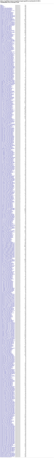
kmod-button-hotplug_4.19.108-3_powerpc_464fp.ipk (7, 42)
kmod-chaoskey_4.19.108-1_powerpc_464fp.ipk (6, 53)
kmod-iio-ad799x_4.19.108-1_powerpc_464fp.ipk (6, 150)
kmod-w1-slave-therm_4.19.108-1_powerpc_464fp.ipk (7, 451)
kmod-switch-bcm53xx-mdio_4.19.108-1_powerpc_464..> (7, 369)
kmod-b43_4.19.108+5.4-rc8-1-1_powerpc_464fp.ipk (7, 30)
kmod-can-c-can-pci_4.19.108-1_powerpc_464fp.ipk (7, 43)
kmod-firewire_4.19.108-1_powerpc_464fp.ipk (6, 98)
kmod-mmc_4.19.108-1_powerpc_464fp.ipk (5, 240)
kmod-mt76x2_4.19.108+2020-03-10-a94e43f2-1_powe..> (7, 255)
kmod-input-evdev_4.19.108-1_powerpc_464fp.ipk (7, 165)
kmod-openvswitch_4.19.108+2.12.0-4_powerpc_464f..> (7, 304)
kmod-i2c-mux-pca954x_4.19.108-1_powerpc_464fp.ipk (7, 145)
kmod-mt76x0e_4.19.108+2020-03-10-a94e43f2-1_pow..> (7, 252)
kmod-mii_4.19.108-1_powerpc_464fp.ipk (5, 238)
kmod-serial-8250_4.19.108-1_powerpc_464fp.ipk (7, 348)
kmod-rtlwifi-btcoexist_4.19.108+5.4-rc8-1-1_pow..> (7, 336)
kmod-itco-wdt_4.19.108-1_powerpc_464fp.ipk (6, 207)
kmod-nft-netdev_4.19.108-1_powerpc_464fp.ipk (6, 278)
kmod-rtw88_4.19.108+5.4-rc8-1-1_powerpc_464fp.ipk (7, 338)
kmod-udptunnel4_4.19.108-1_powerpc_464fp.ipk (6, 378)
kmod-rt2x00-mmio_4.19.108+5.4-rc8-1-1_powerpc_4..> (7, 328)
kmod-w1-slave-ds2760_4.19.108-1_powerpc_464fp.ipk (7, 450)
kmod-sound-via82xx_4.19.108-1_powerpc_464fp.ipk (7, 365)
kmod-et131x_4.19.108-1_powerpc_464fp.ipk (6, 95)
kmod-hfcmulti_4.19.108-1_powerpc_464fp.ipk (6, 125)
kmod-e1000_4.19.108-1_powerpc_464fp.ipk (6, 89)
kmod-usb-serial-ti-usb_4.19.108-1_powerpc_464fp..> (7, 412)
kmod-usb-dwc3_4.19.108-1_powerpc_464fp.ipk (6, 384)
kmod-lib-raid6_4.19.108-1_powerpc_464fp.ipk (6, 223)
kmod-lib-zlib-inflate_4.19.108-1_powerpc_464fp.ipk (7, 225)
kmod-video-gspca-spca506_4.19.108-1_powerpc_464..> (7, 437)
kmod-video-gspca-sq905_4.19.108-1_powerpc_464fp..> (7, 439)
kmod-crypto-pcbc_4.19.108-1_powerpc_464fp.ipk (7, 72)
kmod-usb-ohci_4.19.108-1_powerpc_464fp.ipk (6, 400)
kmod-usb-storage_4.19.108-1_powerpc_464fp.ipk (7, 416)
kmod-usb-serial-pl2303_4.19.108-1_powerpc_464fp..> (7, 410)
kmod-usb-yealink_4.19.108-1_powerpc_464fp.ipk (7, 418)
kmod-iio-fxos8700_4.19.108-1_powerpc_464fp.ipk (7, 158)
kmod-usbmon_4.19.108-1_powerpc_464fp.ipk (6, 422)
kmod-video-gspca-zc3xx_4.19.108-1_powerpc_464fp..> (7, 443)
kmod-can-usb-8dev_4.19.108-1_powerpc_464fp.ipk (7, 47)
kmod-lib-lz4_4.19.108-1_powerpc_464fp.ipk (6, 222)
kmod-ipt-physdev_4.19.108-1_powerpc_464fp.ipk (7, 197)
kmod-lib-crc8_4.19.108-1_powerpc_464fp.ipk (6, 221)
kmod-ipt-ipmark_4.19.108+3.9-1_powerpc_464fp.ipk (7, 187)
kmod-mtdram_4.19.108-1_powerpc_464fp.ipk (6, 258)
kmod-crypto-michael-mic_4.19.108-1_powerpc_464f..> (7, 70)
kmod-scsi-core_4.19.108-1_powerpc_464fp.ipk (6, 345)
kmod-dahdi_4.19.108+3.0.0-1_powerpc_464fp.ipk (7, 84)
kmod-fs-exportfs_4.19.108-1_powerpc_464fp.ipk (7, 104)
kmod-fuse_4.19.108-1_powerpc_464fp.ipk (5, 117)
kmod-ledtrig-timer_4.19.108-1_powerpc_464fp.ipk (7, 217)
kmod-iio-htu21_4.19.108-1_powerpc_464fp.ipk (6, 159)
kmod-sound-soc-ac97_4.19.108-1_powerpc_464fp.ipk (7, 364)
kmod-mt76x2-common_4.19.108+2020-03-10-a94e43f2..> (7, 254)
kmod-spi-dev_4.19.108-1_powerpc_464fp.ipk (6, 366)
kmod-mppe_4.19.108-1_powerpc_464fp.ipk (5, 241)
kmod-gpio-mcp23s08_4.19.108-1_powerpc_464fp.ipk (7, 120)
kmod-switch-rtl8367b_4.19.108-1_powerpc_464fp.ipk (7, 373)
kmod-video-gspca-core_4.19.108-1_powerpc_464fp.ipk (7, 426)
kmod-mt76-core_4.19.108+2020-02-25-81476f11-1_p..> (7, 242)
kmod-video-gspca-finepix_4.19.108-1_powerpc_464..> (7, 427)
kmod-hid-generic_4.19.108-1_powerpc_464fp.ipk (7, 126)
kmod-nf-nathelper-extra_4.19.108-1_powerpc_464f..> (7, 271)
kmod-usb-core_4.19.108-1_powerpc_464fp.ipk (6, 383)
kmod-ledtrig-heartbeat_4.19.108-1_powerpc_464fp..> (7, 215)
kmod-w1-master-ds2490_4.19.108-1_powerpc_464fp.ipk (7, 447)
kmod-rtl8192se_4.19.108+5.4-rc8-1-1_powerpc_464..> (7, 334)
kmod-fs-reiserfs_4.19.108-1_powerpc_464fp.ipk (7, 114)
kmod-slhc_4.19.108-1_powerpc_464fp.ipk (5, 352)
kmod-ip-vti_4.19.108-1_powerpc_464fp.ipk (6, 170)
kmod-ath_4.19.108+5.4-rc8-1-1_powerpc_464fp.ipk (7, 25)
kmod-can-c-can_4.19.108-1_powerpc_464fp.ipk (6, 44)
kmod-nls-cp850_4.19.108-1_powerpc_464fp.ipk (6, 283)
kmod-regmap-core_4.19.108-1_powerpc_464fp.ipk (7, 320)
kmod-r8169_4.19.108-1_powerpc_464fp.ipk (6, 319)
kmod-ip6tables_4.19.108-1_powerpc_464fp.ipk (6, 172)
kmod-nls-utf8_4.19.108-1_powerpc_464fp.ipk (6, 291)
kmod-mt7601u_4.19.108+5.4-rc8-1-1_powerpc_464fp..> (7, 244)
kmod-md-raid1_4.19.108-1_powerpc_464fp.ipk (6, 236)
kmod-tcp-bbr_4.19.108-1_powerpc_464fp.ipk (6, 374)
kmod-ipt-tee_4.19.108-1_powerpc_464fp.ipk (6, 202)
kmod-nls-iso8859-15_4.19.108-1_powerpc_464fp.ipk (7, 288)
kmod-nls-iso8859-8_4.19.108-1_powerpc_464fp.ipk (7, 290)
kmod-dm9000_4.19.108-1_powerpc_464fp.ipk (6, 86)
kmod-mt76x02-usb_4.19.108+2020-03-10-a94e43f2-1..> (7, 251)
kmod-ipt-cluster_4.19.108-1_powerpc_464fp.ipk (7, 177)
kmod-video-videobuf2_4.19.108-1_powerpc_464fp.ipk (7, 445)
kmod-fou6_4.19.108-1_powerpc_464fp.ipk (5, 99)
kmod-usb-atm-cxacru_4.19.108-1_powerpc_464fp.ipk (7, 380)
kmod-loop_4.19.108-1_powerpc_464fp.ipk (5, 229)
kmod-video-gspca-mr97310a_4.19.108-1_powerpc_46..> (7, 430)
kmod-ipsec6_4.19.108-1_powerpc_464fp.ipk (6, 174)
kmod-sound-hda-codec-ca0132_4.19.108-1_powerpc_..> (7, 357)
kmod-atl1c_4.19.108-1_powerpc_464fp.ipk (6, 26)
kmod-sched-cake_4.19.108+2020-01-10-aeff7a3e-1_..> (7, 340)
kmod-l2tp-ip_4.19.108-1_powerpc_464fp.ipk (6, 212)
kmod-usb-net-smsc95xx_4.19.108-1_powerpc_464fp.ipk (7, 398)
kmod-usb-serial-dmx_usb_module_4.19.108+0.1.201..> (7, 404)
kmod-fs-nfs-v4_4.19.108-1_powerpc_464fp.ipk (6, 112)
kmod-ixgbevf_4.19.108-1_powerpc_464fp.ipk (6, 210)
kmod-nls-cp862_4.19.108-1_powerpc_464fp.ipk (6, 284)
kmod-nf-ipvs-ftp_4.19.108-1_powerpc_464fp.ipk (7, 268)
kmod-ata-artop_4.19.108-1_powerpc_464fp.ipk (6, 14)
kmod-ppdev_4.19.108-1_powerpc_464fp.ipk (6, 312)
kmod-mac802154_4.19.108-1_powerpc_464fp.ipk (6, 231)
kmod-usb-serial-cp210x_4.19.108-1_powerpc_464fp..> (7, 403)
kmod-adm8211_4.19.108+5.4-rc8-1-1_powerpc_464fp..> (7, 10)
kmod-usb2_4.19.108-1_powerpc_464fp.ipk (5, 419)
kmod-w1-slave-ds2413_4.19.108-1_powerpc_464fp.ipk (7, 448)
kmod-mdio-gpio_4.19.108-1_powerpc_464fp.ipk (6, 237)
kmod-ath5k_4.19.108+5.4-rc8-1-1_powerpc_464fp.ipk (7, 21)
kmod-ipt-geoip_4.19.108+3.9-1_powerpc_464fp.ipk (7, 185)
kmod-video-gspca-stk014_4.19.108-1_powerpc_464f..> (7, 440)
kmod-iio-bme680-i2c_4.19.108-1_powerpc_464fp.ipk (7, 152)
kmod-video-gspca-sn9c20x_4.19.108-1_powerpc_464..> (7, 434)
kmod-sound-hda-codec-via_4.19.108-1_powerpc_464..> (7, 361)
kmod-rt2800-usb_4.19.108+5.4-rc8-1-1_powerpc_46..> (7, 327)
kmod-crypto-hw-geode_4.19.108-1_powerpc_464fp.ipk (7, 66)
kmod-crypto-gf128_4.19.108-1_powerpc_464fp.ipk (7, 63)
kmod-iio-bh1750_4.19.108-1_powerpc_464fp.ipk (6, 151)
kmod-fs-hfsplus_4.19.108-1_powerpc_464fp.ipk (6, 107)
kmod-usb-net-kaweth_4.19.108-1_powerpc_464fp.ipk (7, 393)
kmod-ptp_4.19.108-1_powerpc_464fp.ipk (5, 318)
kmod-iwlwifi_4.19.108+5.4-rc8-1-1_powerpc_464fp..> (7, 209)
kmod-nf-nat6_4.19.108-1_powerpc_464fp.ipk (6, 270)
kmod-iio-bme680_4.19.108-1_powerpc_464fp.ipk (6, 153)
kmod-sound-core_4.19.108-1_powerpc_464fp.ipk (6, 354)
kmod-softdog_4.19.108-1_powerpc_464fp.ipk (6, 353)
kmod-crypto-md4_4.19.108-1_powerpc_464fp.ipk (6, 69)
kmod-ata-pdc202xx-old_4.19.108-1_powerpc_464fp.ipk (7, 16)
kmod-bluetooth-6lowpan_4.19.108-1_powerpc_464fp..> (7, 34)
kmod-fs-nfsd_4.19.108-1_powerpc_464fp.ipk (6, 113)
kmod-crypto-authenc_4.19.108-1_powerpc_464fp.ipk (7, 55)
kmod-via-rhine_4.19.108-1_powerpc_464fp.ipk (6, 423)
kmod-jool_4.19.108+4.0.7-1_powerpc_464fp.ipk (6, 211)
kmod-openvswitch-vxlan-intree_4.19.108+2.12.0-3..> (7, 301)
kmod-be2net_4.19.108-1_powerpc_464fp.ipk (6, 33)
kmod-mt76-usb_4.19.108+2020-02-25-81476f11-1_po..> (7, 243)
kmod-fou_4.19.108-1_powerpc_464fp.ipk (5, 100)
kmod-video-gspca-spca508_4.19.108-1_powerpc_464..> (7, 438)
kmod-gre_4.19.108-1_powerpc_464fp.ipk (5, 123)
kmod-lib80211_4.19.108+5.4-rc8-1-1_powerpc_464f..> (7, 226)
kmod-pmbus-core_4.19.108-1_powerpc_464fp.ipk (6, 311)
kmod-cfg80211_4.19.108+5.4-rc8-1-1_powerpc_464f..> (7, 52)
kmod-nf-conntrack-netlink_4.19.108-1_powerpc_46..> (7, 265)
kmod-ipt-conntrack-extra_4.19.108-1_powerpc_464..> (7, 179)
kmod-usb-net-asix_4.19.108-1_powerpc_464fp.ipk (7, 387)
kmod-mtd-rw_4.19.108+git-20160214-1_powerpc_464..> (7, 257)
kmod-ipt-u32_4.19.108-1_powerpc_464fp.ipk (6, 203)
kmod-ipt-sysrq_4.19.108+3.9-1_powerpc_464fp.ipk (7, 201)
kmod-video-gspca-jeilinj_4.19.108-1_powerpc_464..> (7, 428)
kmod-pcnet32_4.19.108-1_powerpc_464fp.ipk (6, 307)
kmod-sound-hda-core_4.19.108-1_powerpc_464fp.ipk (7, 362)
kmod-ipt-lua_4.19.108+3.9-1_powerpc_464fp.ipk (7, 193)
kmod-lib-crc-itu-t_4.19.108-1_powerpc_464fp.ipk (7, 219)
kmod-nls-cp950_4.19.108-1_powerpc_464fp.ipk (6, 287)
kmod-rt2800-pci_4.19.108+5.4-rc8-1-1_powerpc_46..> (7, 326)
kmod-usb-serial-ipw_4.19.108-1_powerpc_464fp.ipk (7, 406)
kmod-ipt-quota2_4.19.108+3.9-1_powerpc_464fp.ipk (7, 199)
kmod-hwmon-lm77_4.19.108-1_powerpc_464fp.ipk (6, 133)
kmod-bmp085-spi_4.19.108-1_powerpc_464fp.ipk (6, 36)
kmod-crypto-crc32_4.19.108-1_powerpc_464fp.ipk (7, 57)
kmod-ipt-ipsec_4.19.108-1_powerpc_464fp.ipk (6, 189)
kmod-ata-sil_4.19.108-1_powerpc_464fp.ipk (6, 18)
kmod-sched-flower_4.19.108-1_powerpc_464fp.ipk (7, 342)
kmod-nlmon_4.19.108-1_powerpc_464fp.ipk (6, 280)
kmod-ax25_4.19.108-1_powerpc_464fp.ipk (5, 29)
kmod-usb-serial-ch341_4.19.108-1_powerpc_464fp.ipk (7, 402)
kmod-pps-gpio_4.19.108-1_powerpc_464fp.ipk (6, 316)
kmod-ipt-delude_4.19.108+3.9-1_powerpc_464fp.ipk (7, 182)
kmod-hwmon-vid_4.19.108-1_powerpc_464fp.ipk (6, 140)
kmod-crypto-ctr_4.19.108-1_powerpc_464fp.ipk (6, 58)
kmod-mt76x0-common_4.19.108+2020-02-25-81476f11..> (7, 248)
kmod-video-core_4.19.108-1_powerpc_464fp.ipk (6, 424)
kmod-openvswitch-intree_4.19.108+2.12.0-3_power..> (7, 298)
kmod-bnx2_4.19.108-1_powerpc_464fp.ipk (5, 37)
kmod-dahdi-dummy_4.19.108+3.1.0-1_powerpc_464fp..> (7, 81)
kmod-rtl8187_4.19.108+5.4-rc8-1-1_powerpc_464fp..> (7, 331)
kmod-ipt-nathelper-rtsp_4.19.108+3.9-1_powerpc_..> (7, 195)
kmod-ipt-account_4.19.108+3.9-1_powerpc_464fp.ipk (7, 175)
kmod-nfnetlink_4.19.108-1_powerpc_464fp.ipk (6, 274)
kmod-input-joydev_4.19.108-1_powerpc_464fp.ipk (7, 167)
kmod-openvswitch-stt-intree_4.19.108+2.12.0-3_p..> (7, 300)
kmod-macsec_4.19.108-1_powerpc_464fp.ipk (6, 232)
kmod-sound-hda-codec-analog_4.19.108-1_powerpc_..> (7, 356)
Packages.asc (2, 5)
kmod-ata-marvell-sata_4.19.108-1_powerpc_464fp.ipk (7, 15)
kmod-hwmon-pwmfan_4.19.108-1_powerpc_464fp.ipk (7, 137)
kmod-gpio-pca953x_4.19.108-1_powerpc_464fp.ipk (7, 121)
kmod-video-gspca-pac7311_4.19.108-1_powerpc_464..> (7, 433)
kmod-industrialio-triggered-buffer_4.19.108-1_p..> (7, 164)
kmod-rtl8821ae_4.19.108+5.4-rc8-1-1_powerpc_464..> (7, 335)
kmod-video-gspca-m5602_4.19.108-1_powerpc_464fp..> (7, 429)
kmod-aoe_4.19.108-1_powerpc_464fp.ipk (5, 11)
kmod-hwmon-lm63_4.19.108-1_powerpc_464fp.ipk (6, 132)
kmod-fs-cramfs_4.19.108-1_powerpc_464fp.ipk (6, 103)
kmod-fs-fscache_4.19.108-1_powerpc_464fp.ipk (6, 106)
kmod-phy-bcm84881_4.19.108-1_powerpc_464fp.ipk (7, 308)
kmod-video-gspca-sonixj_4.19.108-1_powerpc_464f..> (7, 435)
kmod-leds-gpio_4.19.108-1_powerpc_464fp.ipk (6, 213)
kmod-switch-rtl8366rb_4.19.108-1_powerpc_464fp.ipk (7, 372)
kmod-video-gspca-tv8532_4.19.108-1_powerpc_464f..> (7, 442)
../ (0, 4)
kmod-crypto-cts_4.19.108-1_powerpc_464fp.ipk (6, 59)
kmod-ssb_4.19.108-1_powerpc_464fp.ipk (5, 368)
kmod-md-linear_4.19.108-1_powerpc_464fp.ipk (6, 233)
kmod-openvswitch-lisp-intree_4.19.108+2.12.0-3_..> (7, 299)
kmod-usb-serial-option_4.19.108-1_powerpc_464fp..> (7, 409)
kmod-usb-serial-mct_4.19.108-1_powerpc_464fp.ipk (7, 407)
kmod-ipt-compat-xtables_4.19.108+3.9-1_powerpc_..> (7, 178)
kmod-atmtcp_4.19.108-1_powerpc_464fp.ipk (6, 28)
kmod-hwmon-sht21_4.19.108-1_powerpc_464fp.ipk (7, 138)
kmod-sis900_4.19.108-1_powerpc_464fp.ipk (6, 350)
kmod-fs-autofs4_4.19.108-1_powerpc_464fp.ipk (6, 101)
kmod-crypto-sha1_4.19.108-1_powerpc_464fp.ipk (7, 75)
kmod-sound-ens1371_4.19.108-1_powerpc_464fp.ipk (7, 355)
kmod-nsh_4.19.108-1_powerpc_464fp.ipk (5, 292)
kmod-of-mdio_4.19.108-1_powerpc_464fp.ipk (6, 293)
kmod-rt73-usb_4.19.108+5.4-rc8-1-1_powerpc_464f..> (7, 330)
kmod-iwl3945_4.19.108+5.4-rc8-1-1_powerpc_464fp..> (7, 208)
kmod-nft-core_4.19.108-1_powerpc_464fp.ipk (6, 276)
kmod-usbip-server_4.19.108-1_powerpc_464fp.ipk (7, 421)
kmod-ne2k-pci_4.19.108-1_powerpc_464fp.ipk (6, 262)
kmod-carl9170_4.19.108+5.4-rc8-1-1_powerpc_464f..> (7, 51)
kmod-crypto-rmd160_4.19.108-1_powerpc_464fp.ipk (7, 73)
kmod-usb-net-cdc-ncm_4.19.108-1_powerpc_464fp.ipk (7, 389)
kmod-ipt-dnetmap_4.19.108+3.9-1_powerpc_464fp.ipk (7, 183)
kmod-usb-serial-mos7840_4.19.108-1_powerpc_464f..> (7, 408)
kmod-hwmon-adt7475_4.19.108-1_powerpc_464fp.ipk (7, 129)
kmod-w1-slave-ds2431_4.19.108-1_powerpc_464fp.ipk (7, 449)
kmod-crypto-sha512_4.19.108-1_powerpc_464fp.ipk (7, 76)
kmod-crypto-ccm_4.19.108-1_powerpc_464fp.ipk (6, 56)
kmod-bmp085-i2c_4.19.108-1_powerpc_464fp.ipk (6, 35)
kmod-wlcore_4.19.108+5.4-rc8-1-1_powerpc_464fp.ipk (7, 455)
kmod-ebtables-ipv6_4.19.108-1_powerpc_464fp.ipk (7, 91)
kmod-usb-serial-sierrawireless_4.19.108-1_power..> (7, 411)
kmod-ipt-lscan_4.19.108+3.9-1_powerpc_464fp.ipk (7, 192)
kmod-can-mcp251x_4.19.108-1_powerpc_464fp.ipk (7, 45)
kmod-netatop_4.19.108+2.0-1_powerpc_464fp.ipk (7, 264)
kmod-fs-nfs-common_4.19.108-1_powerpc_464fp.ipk (7, 111)
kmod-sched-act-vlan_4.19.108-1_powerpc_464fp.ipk (7, 339)
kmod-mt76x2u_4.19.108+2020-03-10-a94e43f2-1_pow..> (7, 256)
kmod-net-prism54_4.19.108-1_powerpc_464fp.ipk (7, 263)
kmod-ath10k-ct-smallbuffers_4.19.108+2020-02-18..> (7, 19)
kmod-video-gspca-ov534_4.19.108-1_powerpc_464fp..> (7, 432)
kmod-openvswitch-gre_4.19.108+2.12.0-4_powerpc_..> (7, 297)
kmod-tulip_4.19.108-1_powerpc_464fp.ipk (6, 377)
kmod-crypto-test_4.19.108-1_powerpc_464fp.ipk (7, 77)
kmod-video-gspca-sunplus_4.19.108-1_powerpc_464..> (7, 441)
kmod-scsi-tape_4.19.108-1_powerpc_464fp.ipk (6, 346)
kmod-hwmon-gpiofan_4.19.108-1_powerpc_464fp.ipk (7, 130)
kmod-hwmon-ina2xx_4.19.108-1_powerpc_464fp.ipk (7, 131)
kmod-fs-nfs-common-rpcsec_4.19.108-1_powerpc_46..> (7, 110)
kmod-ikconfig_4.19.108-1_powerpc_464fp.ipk (6, 163)
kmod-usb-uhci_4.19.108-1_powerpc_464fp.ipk (6, 417)
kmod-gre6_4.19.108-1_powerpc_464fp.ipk (5, 122)
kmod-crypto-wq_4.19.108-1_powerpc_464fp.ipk (6, 78)
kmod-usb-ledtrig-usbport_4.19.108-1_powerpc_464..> (7, 386)
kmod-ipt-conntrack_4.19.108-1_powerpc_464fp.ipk (7, 180)
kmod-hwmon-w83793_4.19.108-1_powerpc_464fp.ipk (7, 141)
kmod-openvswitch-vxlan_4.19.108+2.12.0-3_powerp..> (7, 302)
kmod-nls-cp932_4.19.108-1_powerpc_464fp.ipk (6, 286)
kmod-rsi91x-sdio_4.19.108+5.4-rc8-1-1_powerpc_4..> (7, 322)
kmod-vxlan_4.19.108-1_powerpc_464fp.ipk (6, 446)
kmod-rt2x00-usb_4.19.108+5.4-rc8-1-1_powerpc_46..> (7, 329)
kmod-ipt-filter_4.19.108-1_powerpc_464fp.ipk (6, 184)
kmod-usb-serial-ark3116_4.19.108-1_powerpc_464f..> (7, 401)
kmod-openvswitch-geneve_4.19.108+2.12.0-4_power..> (7, 295)
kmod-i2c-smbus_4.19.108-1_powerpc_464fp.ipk (6, 147)
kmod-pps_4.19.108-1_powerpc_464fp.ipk (5, 317)
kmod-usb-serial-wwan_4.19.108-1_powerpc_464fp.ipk (7, 413)
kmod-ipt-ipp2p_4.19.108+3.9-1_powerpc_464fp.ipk (7, 188)
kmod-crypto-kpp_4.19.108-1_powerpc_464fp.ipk (6, 68)
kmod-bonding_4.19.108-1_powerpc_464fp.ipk (6, 38)
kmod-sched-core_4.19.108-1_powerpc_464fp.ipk (6, 341)
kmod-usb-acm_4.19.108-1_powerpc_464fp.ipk (6, 379)
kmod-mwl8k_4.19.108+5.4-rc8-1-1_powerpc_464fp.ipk (7, 260)
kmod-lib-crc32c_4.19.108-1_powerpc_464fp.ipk (6, 220)
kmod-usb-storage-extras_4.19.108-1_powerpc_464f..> (7, 415)
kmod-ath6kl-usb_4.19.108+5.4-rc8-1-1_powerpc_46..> (7, 22)
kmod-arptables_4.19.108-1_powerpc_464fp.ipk (6, 12)
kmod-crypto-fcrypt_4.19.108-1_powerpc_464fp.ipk (7, 62)
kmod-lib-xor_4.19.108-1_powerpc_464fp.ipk (6, 224)
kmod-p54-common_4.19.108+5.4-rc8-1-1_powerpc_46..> (7, 305)
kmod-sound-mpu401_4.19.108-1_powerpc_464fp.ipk (7, 363)
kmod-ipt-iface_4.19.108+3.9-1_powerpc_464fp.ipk (7, 186)
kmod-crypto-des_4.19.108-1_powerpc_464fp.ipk (6, 60)
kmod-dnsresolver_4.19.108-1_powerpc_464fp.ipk (7, 88)
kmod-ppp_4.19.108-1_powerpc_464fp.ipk (5, 313)
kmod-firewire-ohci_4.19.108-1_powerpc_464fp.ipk (7, 97)
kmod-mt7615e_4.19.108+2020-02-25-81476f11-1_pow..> (7, 246)
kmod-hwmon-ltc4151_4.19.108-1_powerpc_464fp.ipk (7, 136)
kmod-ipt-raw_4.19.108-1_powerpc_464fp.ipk (6, 200)
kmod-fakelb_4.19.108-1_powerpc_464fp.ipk (6, 96)
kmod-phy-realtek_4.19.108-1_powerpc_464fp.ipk (7, 309)
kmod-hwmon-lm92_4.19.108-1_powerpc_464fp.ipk (6, 135)
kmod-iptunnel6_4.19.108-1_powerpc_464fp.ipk (6, 205)
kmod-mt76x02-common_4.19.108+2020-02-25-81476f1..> (7, 249)
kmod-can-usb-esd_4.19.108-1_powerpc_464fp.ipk (7, 48)
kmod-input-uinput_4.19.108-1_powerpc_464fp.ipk (7, 169)
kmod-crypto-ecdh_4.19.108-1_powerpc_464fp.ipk (7, 61)
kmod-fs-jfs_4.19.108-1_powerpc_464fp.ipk (6, 108)
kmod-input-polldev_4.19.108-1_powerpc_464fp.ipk (7, 168)
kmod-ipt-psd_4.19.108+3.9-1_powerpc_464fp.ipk (7, 198)
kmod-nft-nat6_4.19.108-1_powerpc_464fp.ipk (6, 277)
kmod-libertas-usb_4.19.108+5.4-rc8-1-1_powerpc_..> (7, 228)
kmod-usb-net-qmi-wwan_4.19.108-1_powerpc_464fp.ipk (7, 395)
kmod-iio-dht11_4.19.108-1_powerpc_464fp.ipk (6, 156)
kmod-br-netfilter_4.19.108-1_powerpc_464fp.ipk (7, 39)
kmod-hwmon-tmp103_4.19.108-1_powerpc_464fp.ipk (7, 139)
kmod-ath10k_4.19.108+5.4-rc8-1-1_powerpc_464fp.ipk (7, 20)
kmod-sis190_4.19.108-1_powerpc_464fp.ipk (6, 349)
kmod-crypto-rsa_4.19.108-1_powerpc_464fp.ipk (6, 74)
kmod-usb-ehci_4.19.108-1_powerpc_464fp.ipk (6, 385)
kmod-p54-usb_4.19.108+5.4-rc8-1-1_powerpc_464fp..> (7, 306)
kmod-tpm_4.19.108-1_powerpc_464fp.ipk (5, 376)
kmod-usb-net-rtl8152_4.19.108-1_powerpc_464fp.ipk (7, 397)
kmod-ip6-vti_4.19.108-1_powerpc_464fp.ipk (6, 171)
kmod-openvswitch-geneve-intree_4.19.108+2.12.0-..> (7, 294)
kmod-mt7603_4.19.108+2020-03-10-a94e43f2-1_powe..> (7, 245)
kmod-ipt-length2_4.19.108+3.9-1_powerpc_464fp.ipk (7, 191)
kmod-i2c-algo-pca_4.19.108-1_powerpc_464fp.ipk (7, 142)
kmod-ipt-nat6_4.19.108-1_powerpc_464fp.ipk (6, 194)
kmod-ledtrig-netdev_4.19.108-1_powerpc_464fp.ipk (7, 216)
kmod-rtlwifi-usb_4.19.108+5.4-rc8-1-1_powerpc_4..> (7, 337)
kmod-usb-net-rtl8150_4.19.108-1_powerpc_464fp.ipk (7, 396)
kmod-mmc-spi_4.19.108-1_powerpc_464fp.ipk (6, 239)
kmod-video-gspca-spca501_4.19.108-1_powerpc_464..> (7, 436)
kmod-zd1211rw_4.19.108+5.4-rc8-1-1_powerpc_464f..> (7, 456)
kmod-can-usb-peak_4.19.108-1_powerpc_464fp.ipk (7, 49)
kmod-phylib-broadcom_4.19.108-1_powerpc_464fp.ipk (7, 310)
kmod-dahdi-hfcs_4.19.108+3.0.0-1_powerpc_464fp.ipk (7, 83)
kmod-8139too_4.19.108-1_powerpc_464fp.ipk (6, 9)
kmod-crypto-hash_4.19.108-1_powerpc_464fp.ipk (7, 64)
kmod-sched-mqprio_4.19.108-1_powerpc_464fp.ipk (7, 343)
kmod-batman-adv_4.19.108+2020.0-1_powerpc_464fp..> (7, 32)
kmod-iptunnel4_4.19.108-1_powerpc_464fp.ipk (6, 204)
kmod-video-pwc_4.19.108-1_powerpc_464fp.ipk (6, 444)
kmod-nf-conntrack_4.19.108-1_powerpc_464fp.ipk (7, 266)
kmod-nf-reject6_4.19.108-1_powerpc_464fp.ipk (6, 272)
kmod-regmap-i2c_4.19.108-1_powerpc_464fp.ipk (6, 321)
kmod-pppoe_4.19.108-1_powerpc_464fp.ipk (6, 314)
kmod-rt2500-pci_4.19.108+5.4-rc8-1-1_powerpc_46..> (7, 324)
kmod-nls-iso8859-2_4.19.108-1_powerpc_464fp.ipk (7, 289)
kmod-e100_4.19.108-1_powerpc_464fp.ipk (5, 90)
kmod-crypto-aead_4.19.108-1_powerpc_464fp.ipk (7, 54)
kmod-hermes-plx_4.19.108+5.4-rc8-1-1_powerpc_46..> (7, 124)
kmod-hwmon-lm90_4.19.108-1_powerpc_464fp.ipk (6, 134)
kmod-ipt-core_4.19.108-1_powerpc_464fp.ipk (6, 181)
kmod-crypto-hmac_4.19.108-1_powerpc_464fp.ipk (7, 65)
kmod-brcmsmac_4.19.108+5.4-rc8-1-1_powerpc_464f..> (7, 40)
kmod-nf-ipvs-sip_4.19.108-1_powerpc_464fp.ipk (7, 269)
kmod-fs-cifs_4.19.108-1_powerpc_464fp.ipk (6, 102)
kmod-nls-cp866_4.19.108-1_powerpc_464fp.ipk (6, 285)
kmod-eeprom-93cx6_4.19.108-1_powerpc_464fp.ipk (7, 93)
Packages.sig (2, 7)
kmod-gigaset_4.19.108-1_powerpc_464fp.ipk (6, 118)
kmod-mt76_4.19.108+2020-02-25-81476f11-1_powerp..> (7, 247)
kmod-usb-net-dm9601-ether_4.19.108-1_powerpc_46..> (7, 390)
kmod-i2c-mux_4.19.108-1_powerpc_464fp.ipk (6, 146)
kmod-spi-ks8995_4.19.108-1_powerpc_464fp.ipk (6, 367)
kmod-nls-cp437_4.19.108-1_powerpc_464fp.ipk (6, 282)
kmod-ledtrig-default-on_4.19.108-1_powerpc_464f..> (7, 214)
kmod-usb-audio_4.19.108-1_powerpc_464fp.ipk (6, 382)
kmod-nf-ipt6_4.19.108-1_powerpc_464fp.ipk (6, 267)
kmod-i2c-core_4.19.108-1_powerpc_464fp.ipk (6, 143)
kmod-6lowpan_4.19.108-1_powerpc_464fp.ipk (6, 8)
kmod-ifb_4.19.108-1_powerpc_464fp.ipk (5, 149)
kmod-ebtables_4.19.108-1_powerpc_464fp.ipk (6, 92)
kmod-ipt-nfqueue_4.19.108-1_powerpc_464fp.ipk (7, 196)
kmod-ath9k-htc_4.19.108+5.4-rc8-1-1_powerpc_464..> (7, 24)
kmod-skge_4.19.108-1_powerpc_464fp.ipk (5, 351)
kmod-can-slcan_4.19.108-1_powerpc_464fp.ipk (6, 46)
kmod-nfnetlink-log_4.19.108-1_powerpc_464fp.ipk (7, 273)
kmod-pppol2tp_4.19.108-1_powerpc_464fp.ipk (6, 315)
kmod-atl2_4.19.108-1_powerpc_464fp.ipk (5, 27)
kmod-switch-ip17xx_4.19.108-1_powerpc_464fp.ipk (7, 370)
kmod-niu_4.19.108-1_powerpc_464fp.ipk (5, 279)
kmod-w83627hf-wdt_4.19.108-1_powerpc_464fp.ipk (7, 452)
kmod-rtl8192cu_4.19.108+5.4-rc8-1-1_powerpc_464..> (7, 333)
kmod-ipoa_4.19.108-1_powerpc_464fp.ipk (5, 173)
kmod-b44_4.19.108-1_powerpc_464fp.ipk (5, 31)
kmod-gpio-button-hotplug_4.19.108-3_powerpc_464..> (7, 119)
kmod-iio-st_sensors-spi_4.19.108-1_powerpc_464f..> (7, 162)
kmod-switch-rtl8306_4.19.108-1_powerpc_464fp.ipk (7, 371)
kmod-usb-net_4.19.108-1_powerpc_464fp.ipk (6, 399)
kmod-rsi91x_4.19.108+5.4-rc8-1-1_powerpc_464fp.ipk (7, 323)
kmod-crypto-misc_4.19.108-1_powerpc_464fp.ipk (7, 71)
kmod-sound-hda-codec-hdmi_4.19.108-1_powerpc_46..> (7, 359)
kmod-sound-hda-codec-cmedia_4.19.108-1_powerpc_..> (7, 358)
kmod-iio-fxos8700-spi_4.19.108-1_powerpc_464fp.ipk (7, 157)
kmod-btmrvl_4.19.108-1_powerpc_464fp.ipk (6, 41)
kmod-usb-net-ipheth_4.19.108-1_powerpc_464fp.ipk (7, 392)
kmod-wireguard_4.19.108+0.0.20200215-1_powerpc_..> (7, 453)
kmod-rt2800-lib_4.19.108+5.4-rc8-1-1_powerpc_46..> (7, 325)
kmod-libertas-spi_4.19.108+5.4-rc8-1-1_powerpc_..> (7, 227)
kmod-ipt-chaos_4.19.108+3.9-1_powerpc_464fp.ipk (7, 176)
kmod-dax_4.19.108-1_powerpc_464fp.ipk (5, 85)
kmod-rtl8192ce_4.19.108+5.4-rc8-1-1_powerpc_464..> (7, 332)
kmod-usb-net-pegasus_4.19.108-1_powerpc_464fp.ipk (7, 394)
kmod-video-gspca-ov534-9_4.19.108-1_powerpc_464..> (7, 431)
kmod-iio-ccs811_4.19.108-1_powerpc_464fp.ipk (6, 155)
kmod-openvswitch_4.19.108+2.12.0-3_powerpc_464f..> (7, 303)
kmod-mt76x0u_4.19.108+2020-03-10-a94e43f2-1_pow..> (7, 253)
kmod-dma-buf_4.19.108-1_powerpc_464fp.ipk (6, 87)
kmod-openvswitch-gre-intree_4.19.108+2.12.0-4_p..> (7, 296)
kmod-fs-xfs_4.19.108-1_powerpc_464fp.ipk (6, 116)
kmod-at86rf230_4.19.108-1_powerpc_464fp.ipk (6, 13)
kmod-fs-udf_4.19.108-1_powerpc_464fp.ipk (6, 115)
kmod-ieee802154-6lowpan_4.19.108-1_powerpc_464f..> (7, 148)
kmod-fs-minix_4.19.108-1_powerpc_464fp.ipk (6, 109)
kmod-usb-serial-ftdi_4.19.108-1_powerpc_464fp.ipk (7, 405)
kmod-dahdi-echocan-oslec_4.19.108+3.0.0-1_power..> (7, 82)
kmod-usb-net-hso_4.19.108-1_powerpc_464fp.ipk (7, 391)
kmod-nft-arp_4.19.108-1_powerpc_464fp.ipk (6, 275)
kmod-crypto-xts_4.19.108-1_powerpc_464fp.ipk (6, 79)
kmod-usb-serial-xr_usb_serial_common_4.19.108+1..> (7, 414)
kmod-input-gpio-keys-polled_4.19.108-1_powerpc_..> (7, 166)
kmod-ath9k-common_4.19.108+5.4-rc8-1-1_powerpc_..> (7, 23)
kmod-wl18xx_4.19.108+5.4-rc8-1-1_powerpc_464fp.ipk (7, 454)
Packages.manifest (2, 6)
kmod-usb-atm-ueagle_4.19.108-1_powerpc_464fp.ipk (7, 381)
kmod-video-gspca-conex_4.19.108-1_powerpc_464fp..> (7, 425)
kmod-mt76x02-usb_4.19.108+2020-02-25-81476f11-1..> (7, 250)
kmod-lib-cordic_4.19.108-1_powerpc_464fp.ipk (6, 218)
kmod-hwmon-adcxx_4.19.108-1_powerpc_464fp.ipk (7, 127)
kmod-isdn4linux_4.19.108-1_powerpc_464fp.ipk (6, 206)
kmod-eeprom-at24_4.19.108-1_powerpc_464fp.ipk (7, 94)
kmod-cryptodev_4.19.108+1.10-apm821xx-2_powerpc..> (7, 80)
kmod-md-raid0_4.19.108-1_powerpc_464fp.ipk (6, 235)
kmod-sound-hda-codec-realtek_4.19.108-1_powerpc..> (7, 360)
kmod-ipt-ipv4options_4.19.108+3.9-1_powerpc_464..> (7, 190)
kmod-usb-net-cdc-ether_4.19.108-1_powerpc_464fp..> (7, 388)
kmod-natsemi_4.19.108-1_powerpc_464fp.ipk (6, 261)
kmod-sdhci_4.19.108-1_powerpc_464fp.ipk (6, 347)
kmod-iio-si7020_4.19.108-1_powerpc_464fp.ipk (6, 160)
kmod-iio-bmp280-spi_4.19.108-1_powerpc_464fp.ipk (7, 154)
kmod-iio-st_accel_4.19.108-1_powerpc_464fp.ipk (7, 161)
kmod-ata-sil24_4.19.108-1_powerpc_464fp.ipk (6, 17)
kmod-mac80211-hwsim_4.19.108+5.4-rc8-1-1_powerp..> (7, 230)
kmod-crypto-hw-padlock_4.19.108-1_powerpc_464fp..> (7, 67)
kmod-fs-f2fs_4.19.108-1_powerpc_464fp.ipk (6, 105)
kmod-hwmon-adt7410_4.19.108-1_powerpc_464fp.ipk (7, 128)
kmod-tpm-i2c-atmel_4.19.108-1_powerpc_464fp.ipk (7, 375)
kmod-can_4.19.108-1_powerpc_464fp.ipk (5, 50)
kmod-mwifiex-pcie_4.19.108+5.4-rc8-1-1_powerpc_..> (7, 259)
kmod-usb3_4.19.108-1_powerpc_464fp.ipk (5, 420)
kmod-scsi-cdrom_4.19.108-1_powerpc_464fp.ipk (6, 344)
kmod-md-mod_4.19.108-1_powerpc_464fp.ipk (6, 234)
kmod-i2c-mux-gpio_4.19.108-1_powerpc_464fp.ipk (7, 144)
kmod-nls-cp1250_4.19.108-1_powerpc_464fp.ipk (6, 281)
